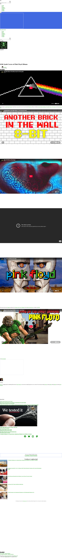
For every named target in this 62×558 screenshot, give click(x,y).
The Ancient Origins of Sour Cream (6, 429)
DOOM (38, 307)
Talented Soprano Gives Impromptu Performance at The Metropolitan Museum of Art (21, 492)
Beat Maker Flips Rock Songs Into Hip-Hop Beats (8, 431)
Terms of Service (7, 553)
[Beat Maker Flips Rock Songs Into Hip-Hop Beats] (6, 430)
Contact (3, 36)
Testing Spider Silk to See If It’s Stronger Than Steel (8, 427)
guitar (50, 384)
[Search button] (10, 39)
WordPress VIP (15, 555)
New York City (19, 384)
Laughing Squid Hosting (31, 455)
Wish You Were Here (30, 307)
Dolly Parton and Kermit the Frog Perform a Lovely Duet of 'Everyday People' (20, 476)
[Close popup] (0, 12)
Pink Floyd (30, 106)
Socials (3, 34)
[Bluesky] (1, 552)
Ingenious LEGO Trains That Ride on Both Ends (15, 484)
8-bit (18, 106)
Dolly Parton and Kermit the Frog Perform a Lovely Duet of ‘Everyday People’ (13, 402)
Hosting (3, 33)
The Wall (47, 106)
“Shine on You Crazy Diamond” (20, 307)
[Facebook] (0, 552)
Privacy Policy (2, 553)
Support (3, 35)
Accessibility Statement (3, 554)
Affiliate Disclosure (11, 554)
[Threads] (2, 552)
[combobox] (4, 39)
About (3, 31)
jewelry (46, 384)
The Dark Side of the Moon (42, 106)
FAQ (2, 32)
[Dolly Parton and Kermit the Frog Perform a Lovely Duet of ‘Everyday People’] (6, 401)
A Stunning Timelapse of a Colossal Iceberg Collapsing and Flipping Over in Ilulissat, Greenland (23, 460)
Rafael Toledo (10, 106)
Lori (0, 384)
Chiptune (8, 307)
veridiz (6, 106)
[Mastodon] (3, 552)
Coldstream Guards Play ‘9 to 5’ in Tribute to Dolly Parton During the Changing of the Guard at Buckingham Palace (19, 404)
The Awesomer (3, 358)
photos (55, 384)
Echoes (50, 106)
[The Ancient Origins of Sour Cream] (4, 428)
